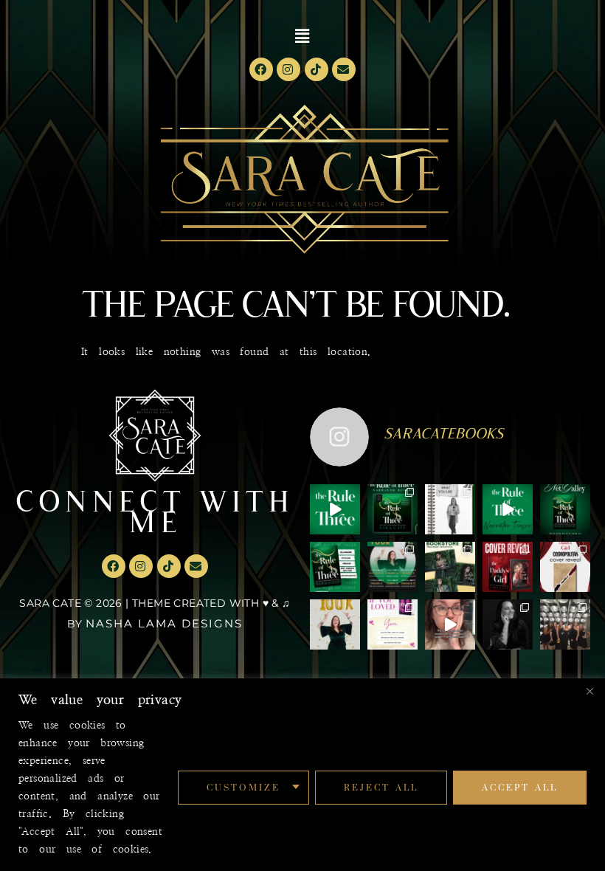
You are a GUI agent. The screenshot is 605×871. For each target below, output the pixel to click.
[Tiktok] (316, 69)
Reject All (381, 787)
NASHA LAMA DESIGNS (164, 623)
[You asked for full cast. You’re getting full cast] (392, 509)
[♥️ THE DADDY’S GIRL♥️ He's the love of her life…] (508, 567)
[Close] (589, 691)
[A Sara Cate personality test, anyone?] (392, 624)
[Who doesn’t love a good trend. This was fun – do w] (450, 509)
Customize (243, 787)
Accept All (520, 787)
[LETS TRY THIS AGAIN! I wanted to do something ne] (450, 567)
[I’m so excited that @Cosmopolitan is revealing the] (565, 567)
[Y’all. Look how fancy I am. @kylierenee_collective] (508, 624)
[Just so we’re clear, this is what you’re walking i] (335, 567)
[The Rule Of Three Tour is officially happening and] (392, 567)
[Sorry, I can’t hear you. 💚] (450, 624)
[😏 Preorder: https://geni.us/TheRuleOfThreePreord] (335, 509)
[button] (303, 36)
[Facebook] (261, 69)
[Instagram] (288, 69)
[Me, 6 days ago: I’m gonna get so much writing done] (565, 624)
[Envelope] (344, 69)
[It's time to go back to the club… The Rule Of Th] (565, 509)
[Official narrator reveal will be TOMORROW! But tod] (508, 509)
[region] (302, 774)
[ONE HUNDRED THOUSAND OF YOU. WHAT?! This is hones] (335, 624)
